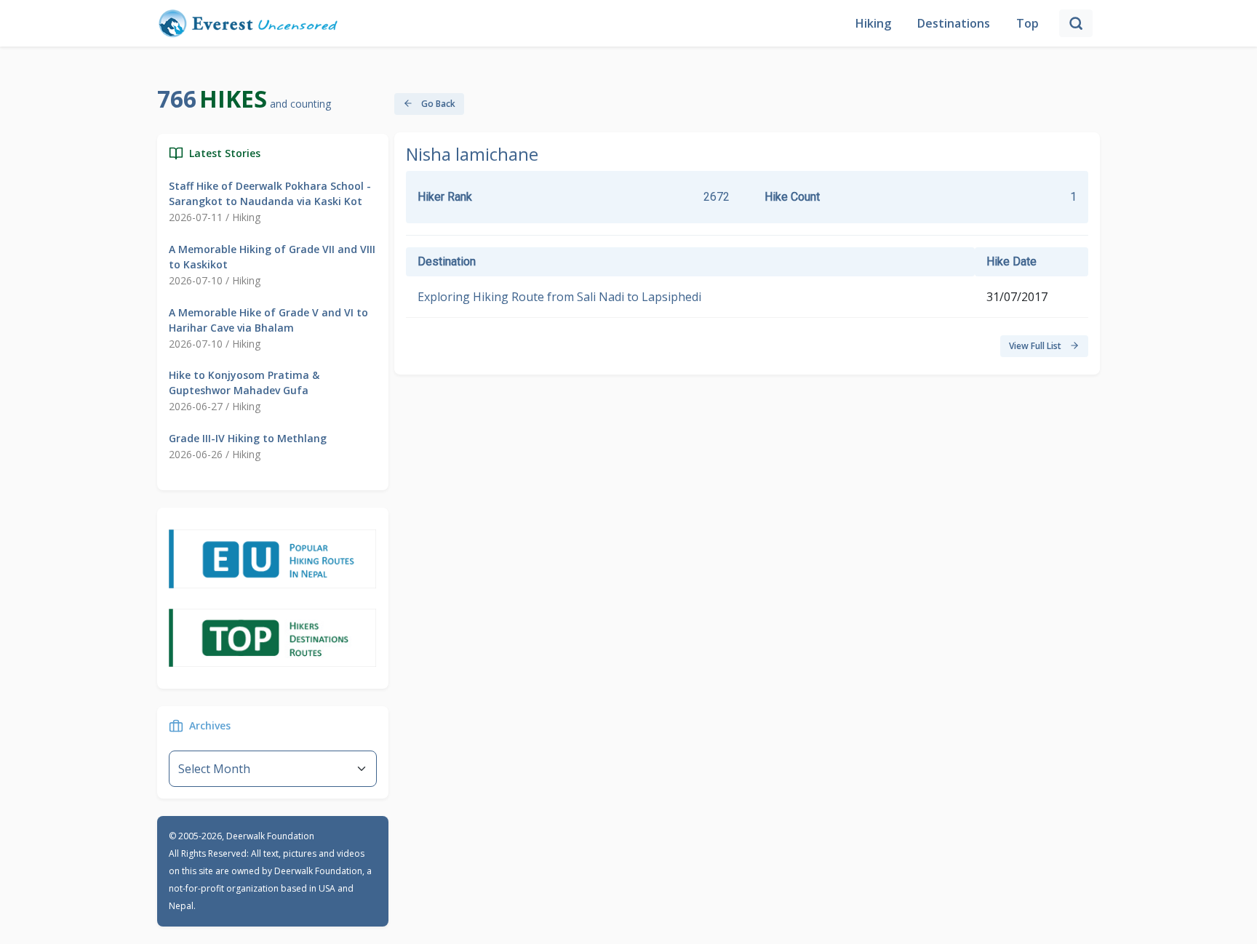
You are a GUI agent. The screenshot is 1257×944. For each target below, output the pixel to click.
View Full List (1036, 346)
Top (1027, 23)
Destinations (953, 23)
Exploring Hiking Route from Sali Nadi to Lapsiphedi (559, 297)
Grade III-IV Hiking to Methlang (248, 438)
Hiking (873, 23)
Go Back (437, 103)
